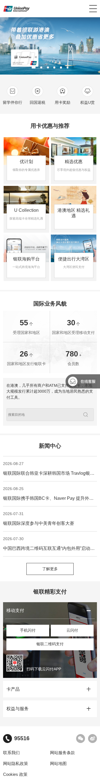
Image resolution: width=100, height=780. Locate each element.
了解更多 (50, 569)
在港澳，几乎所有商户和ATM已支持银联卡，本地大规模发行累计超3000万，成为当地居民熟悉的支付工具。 (49, 391)
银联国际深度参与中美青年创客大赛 (38, 519)
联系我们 (11, 753)
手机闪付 (28, 630)
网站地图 (58, 763)
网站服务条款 (62, 753)
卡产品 (13, 689)
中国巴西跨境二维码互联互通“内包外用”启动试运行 (50, 544)
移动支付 (15, 610)
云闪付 (72, 630)
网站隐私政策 (15, 763)
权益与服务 (17, 708)
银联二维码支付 (50, 644)
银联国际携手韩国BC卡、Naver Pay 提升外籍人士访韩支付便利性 (50, 494)
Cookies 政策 (15, 774)
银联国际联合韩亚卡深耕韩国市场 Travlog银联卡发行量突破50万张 (50, 469)
